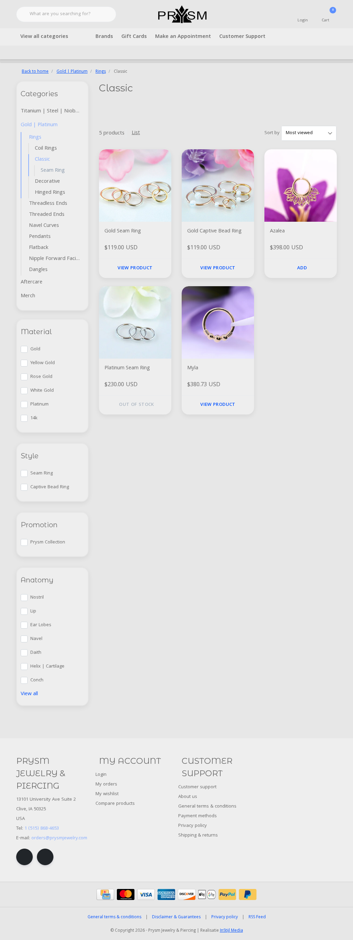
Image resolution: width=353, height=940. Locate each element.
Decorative (47, 181)
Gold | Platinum (39, 125)
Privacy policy (224, 917)
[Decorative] (82, 181)
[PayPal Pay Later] (247, 894)
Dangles (38, 270)
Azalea (277, 231)
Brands (104, 36)
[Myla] (218, 322)
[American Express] (166, 894)
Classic (42, 159)
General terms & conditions (114, 917)
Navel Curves (44, 225)
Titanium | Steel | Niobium (52, 111)
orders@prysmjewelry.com (59, 838)
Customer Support (242, 36)
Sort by (272, 133)
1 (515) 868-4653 (41, 828)
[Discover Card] (186, 894)
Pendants (40, 236)
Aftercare (31, 282)
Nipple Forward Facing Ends (56, 258)
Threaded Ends (46, 214)
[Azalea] (300, 185)
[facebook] (24, 857)
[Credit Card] (105, 894)
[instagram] (45, 857)
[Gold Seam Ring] (135, 185)
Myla (192, 368)
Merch (28, 296)
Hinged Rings (50, 192)
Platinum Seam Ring (127, 368)
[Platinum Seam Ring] (135, 322)
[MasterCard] (125, 894)
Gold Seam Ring (122, 231)
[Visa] (146, 894)
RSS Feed (257, 917)
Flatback (38, 247)
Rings (35, 137)
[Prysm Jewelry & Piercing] (182, 14)
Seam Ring (53, 170)
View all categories (44, 36)
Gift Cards (134, 36)
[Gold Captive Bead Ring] (218, 185)
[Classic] (82, 159)
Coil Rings (46, 148)
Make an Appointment (183, 36)
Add (302, 268)
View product (135, 268)
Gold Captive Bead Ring (214, 231)
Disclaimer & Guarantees (176, 917)
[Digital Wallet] (207, 894)
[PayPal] (227, 894)
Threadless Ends (48, 203)
